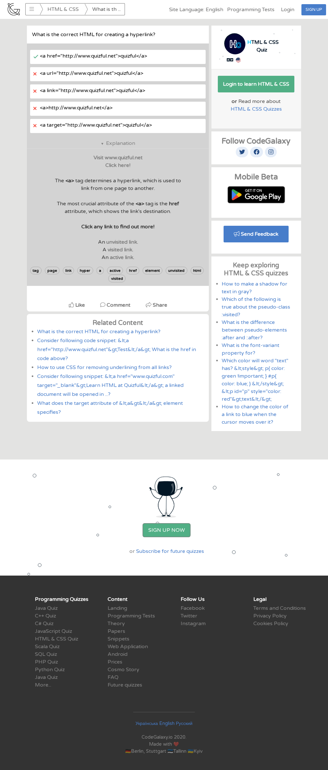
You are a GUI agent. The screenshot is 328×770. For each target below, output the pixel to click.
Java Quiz (46, 608)
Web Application (128, 646)
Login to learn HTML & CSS (256, 84)
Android (117, 654)
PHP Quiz (46, 662)
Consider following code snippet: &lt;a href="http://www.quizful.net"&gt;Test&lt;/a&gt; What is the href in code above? (116, 349)
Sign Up (314, 9)
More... (43, 685)
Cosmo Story (123, 669)
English (167, 723)
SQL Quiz (46, 654)
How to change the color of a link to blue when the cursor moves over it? (255, 414)
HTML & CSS (63, 9)
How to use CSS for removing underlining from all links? (104, 367)
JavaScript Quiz (53, 631)
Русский (184, 723)
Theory (116, 623)
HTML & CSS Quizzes (256, 109)
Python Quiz (50, 669)
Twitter (189, 616)
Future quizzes (125, 685)
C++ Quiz (45, 616)
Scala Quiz (47, 646)
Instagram (193, 623)
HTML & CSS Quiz (56, 639)
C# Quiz (44, 623)
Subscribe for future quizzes (170, 551)
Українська (146, 723)
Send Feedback (259, 234)
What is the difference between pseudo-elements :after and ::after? (254, 330)
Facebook (193, 608)
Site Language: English (196, 9)
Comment (118, 305)
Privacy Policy (270, 616)
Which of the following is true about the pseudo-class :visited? (256, 307)
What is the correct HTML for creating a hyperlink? (98, 331)
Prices (115, 662)
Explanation (120, 143)
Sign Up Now (166, 530)
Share (159, 305)
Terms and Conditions (279, 608)
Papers (116, 631)
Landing (117, 608)
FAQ (113, 677)
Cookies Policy (270, 623)
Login (287, 9)
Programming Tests (251, 9)
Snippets (118, 639)
